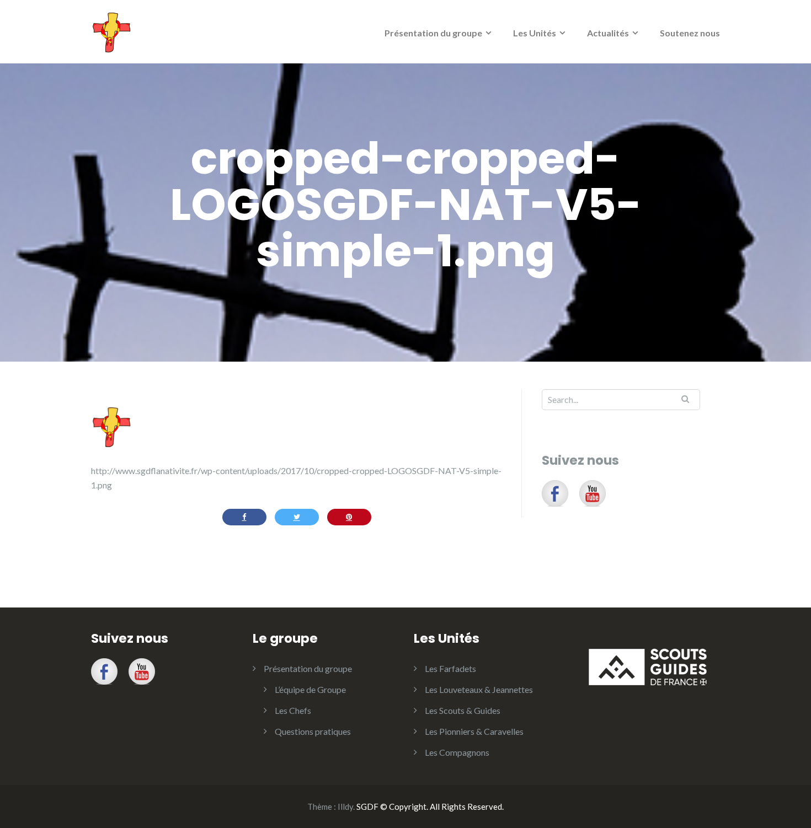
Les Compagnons (457, 752)
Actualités (608, 33)
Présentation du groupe (433, 33)
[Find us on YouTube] (592, 493)
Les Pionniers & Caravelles (474, 731)
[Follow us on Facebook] (555, 493)
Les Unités (534, 33)
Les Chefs (293, 710)
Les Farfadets (450, 668)
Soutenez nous (690, 33)
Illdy (345, 806)
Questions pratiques (313, 731)
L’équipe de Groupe (310, 689)
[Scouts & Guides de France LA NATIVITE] (111, 30)
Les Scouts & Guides (462, 710)
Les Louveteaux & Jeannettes (479, 689)
